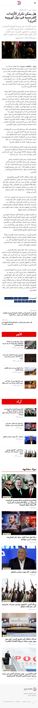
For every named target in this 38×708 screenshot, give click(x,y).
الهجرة (19, 301)
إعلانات (17, 701)
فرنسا (20, 298)
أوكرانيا (15, 298)
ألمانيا (34, 301)
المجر (16, 301)
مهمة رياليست (26, 701)
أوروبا (27, 301)
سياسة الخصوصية (8, 701)
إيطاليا (30, 301)
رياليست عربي (32, 10)
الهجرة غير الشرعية (9, 298)
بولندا (23, 301)
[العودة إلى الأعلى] (33, 703)
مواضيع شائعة (25, 298)
